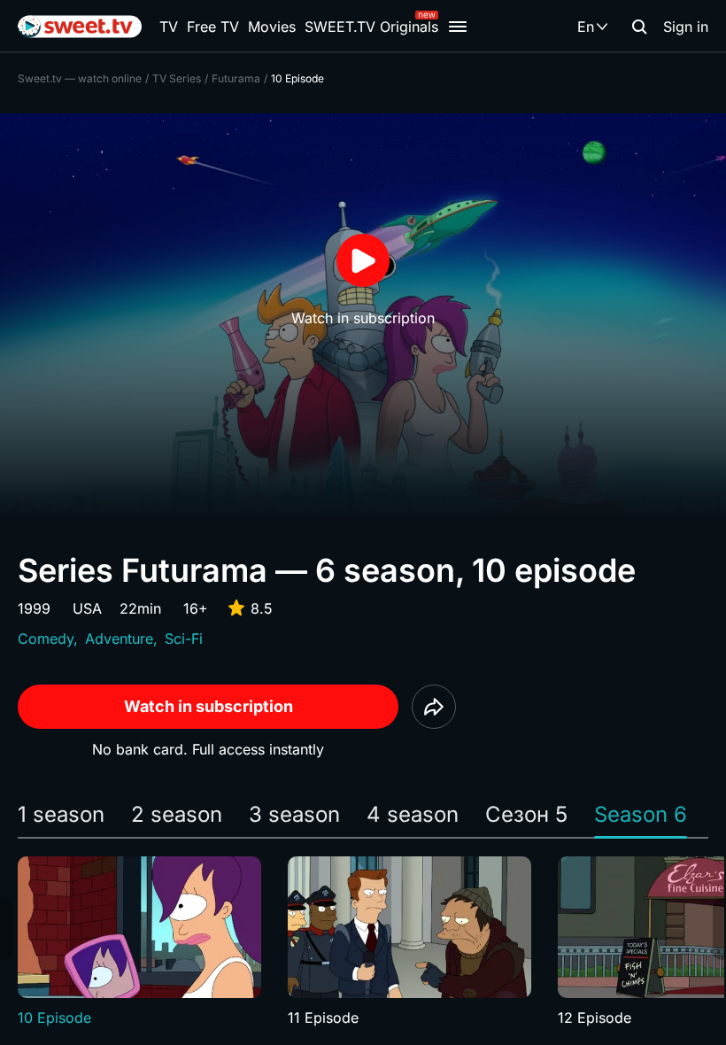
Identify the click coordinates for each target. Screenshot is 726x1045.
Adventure (119, 638)
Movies (272, 26)
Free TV (213, 26)
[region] (363, 942)
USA (87, 608)
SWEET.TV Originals (371, 26)
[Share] (434, 707)
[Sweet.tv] (80, 26)
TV (168, 26)
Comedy (45, 638)
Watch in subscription (208, 706)
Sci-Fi (184, 638)
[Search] (639, 26)
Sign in (685, 26)
